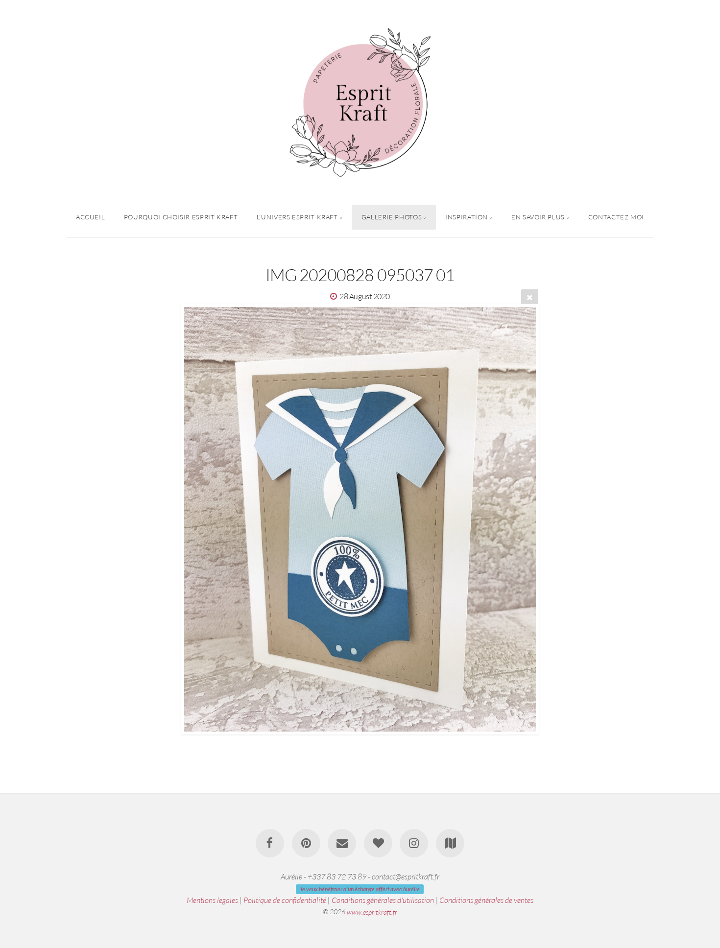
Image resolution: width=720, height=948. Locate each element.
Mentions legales (212, 900)
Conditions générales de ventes (486, 900)
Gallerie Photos (391, 217)
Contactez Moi (616, 217)
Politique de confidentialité (284, 900)
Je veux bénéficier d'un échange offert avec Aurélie (360, 889)
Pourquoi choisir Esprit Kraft (181, 217)
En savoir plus (538, 217)
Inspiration (466, 217)
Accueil (90, 217)
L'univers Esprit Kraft (297, 217)
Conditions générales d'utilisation (383, 900)
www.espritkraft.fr (372, 911)
